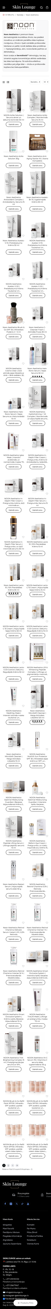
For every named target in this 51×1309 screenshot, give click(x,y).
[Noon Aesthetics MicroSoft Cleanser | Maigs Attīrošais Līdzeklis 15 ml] (14, 740)
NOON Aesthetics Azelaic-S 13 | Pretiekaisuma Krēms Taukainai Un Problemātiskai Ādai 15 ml (37, 244)
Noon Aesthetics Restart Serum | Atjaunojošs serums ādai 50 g (13, 886)
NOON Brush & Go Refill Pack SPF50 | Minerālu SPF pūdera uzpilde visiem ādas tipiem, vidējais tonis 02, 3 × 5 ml (37, 1148)
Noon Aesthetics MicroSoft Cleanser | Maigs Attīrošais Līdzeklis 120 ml (37, 714)
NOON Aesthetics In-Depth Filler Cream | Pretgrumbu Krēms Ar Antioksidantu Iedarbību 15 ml (37, 458)
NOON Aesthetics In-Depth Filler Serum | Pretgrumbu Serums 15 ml (37, 502)
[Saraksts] (8, 82)
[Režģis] (4, 82)
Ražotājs (20, 15)
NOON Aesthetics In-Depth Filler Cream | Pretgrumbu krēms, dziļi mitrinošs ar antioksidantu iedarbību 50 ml (13, 502)
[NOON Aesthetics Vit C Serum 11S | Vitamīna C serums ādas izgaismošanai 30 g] (37, 1043)
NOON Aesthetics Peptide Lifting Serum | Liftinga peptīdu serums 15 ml (13, 844)
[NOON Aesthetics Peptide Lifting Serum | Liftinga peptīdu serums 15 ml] (14, 826)
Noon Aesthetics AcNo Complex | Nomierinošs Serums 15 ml (37, 117)
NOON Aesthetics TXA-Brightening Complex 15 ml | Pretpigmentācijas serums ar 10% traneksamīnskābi (13, 1061)
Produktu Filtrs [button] (27, 1303)
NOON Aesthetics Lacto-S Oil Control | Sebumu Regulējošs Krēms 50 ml (13, 669)
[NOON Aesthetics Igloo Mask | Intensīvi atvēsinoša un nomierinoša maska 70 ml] (14, 441)
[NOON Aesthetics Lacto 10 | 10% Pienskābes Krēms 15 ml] (37, 527)
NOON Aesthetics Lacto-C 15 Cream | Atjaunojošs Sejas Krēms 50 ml (13, 628)
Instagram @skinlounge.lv (17, 1295)
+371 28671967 (12, 1285)
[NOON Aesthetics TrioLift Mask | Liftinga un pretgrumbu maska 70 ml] (37, 1000)
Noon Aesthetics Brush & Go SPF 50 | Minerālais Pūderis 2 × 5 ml (13, 329)
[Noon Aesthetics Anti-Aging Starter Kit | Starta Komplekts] (37, 142)
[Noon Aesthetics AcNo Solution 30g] (14, 142)
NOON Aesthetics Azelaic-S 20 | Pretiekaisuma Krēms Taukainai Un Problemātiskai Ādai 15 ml (14, 287)
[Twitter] (16, 1203)
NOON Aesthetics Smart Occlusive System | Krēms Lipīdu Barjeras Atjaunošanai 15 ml (13, 1017)
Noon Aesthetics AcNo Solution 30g (13, 157)
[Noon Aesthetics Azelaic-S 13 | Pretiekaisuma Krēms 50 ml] (14, 226)
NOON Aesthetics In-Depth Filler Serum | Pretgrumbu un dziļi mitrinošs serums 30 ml (13, 545)
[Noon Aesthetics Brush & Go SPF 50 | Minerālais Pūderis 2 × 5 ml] (14, 313)
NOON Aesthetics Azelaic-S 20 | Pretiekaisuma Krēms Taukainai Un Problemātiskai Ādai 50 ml (37, 287)
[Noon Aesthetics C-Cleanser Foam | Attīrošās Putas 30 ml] (37, 313)
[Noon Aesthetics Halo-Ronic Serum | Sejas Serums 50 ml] (37, 354)
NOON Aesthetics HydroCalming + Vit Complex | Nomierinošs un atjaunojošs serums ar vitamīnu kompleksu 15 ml (37, 415)
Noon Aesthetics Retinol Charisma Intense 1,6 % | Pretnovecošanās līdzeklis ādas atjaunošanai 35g (13, 974)
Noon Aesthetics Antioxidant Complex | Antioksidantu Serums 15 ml (13, 200)
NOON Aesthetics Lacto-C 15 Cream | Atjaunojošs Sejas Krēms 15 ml (37, 587)
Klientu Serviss (33, 1219)
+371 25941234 (12, 1279)
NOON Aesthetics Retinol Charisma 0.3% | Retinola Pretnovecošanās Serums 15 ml (37, 887)
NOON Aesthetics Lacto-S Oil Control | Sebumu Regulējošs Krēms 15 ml (37, 628)
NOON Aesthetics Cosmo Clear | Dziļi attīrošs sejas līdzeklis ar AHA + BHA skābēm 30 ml (13, 372)
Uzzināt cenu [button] (14, 124)
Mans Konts (8, 1219)
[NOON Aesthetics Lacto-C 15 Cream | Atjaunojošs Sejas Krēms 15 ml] (37, 571)
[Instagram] (11, 1203)
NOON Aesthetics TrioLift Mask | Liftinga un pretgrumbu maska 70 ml (37, 1017)
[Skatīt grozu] (47, 7)
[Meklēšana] (41, 7)
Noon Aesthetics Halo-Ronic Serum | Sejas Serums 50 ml (37, 370)
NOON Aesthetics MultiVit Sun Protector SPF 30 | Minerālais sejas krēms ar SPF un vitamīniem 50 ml (37, 757)
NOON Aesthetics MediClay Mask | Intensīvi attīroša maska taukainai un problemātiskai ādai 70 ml (13, 714)
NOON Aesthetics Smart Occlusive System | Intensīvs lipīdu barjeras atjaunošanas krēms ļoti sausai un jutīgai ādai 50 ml (37, 974)
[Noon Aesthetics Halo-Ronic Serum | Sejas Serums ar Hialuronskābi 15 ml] (14, 397)
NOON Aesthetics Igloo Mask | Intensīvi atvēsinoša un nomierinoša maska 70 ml (13, 458)
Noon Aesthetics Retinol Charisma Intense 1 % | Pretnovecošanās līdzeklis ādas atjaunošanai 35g (37, 931)
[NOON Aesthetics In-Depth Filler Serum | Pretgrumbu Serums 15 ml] (37, 484)
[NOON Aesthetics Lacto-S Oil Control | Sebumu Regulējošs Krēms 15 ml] (37, 612)
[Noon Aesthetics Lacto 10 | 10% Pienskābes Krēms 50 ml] (14, 571)
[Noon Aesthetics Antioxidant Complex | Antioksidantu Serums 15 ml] (14, 183)
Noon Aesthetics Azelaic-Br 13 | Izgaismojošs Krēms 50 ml (37, 199)
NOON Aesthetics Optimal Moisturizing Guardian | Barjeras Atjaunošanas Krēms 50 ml (13, 801)
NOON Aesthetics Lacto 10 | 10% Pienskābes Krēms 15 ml (37, 544)
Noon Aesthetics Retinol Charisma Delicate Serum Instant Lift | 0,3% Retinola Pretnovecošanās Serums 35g (13, 931)
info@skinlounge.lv (14, 1292)
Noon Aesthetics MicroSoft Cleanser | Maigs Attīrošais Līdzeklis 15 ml (13, 757)
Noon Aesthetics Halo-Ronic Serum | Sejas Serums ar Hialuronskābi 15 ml (13, 415)
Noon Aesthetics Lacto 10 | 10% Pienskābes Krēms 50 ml (13, 587)
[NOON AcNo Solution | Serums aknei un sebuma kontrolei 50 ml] (14, 101)
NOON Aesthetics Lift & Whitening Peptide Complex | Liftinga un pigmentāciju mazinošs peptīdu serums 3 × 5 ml (37, 671)
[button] (23, 110)
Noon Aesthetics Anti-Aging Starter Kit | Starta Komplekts (37, 158)
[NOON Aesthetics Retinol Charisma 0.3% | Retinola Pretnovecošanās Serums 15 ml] (37, 870)
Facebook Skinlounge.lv (16, 1298)
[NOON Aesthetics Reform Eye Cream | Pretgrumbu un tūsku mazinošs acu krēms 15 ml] (37, 826)
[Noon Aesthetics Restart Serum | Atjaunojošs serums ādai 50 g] (14, 870)
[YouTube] (28, 1203)
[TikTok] (22, 1203)
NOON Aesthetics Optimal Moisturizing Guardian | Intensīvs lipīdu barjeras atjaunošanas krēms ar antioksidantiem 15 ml (37, 801)
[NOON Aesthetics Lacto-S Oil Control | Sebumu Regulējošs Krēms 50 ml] (14, 653)
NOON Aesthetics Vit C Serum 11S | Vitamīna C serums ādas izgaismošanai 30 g (37, 1061)
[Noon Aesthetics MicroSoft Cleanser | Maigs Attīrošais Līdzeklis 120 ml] (37, 696)
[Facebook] (5, 1203)
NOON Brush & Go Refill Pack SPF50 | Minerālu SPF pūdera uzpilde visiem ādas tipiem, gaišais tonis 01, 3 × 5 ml (13, 1148)
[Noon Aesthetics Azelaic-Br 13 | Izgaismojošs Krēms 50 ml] (37, 183)
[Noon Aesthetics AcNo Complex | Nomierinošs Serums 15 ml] (37, 101)
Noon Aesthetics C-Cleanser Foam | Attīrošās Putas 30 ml (37, 329)
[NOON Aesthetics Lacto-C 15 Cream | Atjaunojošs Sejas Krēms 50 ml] (14, 612)
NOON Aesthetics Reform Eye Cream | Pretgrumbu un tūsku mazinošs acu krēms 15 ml (37, 844)
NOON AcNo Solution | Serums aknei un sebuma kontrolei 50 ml (13, 117)
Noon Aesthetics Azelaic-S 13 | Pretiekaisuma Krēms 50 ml (14, 242)
